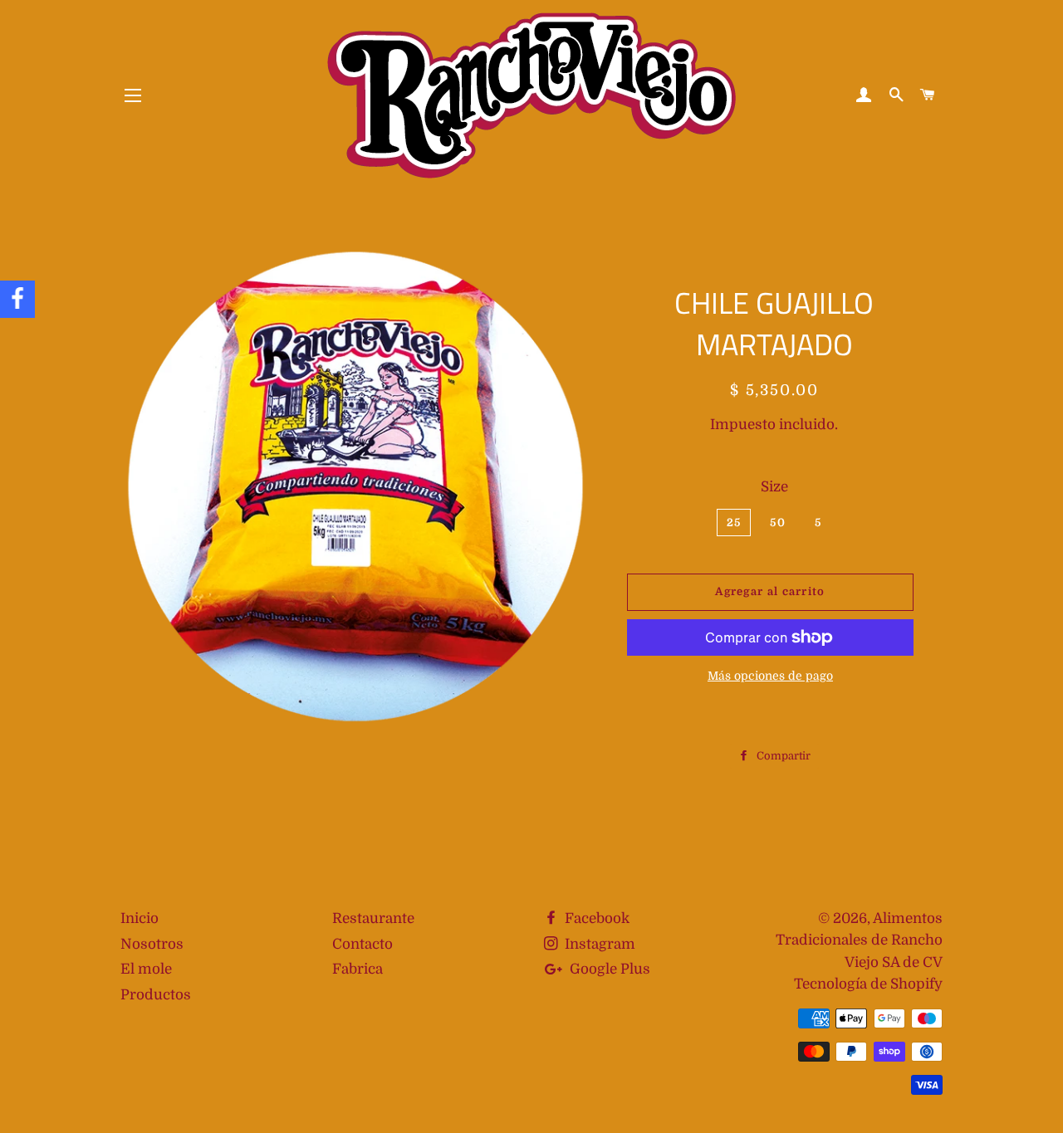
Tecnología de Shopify (868, 984)
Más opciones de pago (770, 675)
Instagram (598, 944)
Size (774, 487)
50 (778, 522)
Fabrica (357, 969)
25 (734, 522)
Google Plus (608, 969)
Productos (155, 995)
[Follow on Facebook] (17, 299)
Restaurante (373, 918)
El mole (146, 969)
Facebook (595, 918)
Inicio (139, 918)
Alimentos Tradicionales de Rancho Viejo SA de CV (859, 940)
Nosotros (152, 944)
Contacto (362, 944)
